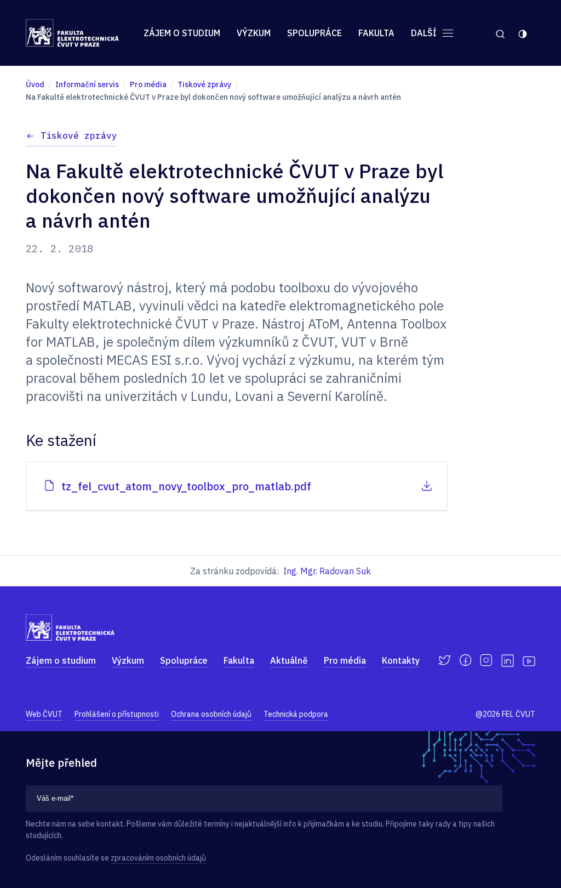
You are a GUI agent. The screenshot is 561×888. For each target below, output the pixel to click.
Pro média (345, 660)
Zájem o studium (182, 32)
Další (425, 32)
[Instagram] (486, 660)
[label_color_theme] (523, 33)
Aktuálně (289, 660)
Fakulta (376, 32)
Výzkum (254, 32)
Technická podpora (296, 714)
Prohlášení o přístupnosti (117, 714)
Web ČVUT (44, 714)
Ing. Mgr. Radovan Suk (327, 570)
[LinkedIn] (507, 661)
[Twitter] (444, 660)
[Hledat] (500, 33)
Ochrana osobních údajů (211, 714)
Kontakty (401, 660)
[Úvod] (72, 32)
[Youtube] (529, 660)
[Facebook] (465, 660)
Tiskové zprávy (79, 135)
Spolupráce (314, 32)
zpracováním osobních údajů (158, 858)
